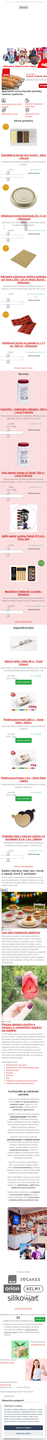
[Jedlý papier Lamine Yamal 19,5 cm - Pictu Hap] (23, 518)
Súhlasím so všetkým (23, 1428)
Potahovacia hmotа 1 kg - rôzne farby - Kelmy (23, 779)
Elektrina (9, 1075)
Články (4, 890)
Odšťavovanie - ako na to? (16, 1065)
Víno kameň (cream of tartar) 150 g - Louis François (23, 474)
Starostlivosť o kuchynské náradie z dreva (22, 1067)
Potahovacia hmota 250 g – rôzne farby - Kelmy (24, 721)
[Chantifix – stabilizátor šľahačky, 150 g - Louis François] (23, 391)
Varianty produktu (23, 682)
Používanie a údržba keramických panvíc (22, 1080)
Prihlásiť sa (40, 1319)
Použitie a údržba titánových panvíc (20, 1083)
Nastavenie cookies (23, 1433)
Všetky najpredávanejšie (23, 866)
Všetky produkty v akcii (23, 368)
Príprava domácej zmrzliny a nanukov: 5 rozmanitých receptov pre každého (22, 1027)
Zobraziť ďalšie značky (23, 1308)
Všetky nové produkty (23, 621)
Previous (23, 7)
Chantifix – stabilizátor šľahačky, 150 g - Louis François (24, 411)
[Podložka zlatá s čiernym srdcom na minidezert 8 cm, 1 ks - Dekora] (23, 818)
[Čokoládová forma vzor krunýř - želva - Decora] (23, 137)
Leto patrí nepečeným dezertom (21, 932)
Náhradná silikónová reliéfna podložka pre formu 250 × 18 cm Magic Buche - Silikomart (23, 279)
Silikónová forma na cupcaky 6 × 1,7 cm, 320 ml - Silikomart (23, 344)
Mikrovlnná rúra (12, 1070)
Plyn (7, 1078)
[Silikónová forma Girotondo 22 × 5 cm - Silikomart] (23, 198)
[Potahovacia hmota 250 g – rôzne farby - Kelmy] (23, 702)
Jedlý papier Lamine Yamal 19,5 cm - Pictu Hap (23, 537)
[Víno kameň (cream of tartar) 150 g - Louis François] (23, 455)
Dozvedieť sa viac (38, 1344)
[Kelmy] (33, 1289)
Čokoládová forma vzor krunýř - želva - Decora (23, 157)
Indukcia (9, 1072)
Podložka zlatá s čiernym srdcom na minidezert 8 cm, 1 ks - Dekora (23, 838)
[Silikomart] (23, 1298)
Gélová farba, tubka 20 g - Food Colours (24, 663)
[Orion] (12, 1289)
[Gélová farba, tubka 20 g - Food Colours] (23, 643)
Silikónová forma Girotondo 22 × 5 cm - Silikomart (23, 217)
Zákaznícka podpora (12, 1400)
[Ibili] (12, 1279)
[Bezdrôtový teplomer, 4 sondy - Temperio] (23, 573)
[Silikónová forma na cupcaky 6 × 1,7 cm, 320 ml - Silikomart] (23, 325)
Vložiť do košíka (34, 173)
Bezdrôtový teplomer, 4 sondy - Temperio (23, 593)
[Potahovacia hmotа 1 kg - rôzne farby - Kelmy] (23, 760)
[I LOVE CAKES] (30, 1279)
